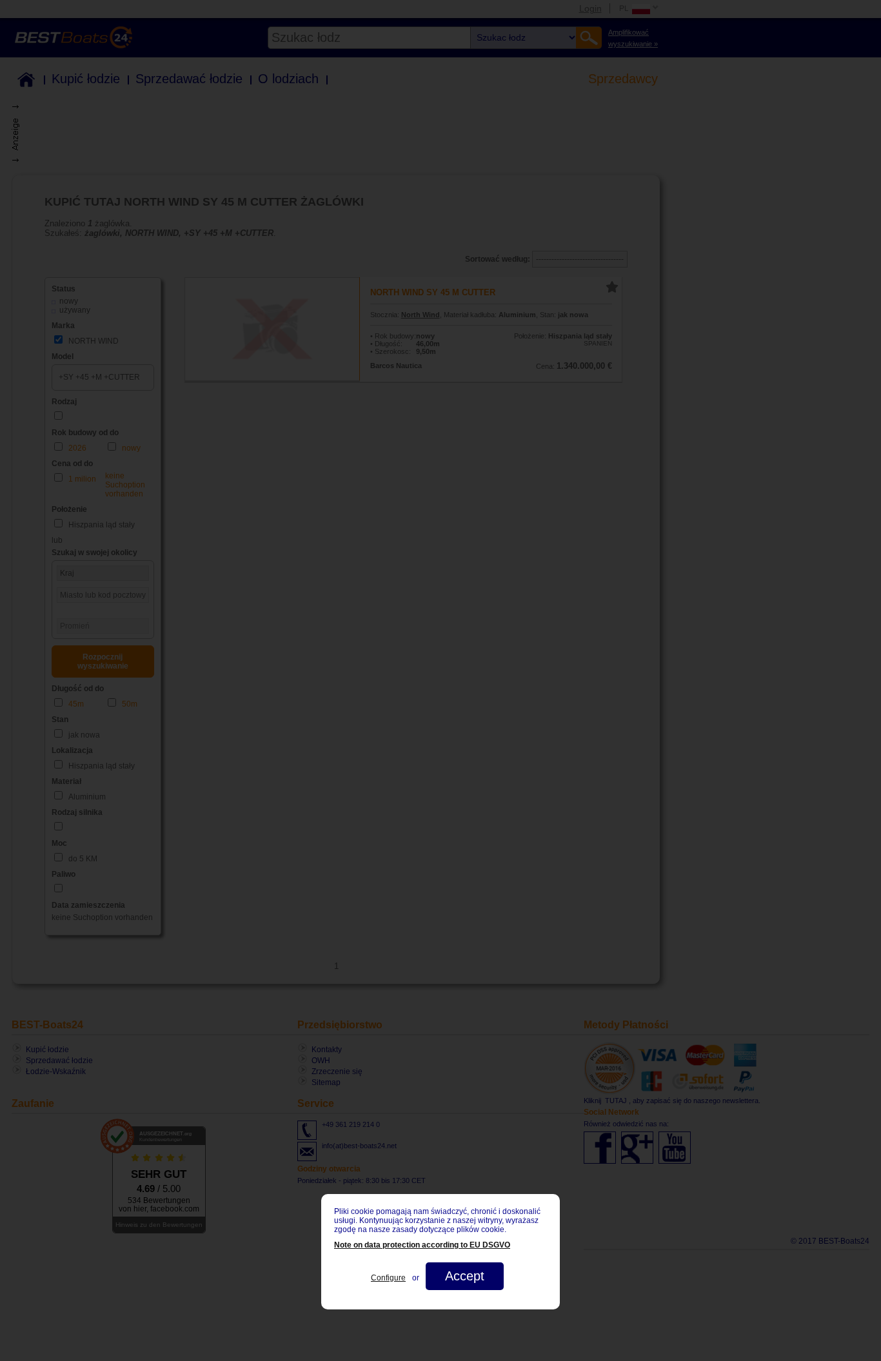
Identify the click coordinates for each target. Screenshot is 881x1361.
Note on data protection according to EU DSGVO (422, 1244)
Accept (464, 1276)
